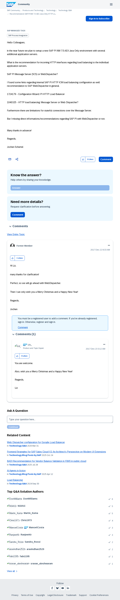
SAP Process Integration (18, 35)
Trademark (71, 595)
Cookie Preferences (99, 595)
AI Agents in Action (16, 470)
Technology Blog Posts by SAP (25, 455)
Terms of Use (27, 595)
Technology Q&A (65, 10)
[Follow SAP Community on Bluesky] (57, 588)
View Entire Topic (16, 234)
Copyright (40, 595)
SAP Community (13, 10)
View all (11, 571)
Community (24, 4)
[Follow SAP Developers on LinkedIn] (68, 588)
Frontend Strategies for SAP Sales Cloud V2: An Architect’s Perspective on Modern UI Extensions (56, 451)
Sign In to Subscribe (99, 18)
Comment (105, 159)
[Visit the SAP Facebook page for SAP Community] (52, 588)
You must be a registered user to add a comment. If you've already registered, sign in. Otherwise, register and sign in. (57, 320)
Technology (51, 10)
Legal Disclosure (55, 595)
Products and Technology (33, 10)
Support (83, 595)
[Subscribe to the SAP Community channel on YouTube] (62, 588)
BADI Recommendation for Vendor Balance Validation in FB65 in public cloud (46, 461)
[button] (83, 159)
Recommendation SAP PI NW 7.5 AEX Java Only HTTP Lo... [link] (33, 14)
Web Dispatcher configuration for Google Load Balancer (36, 442)
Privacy (15, 595)
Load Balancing (15, 480)
